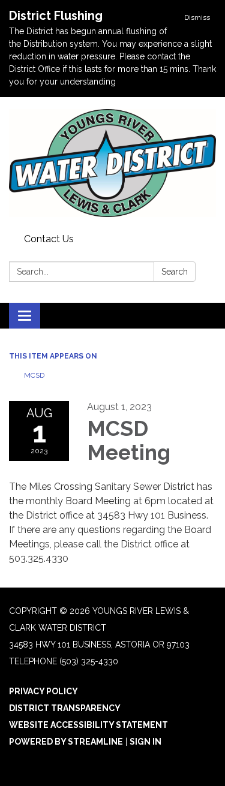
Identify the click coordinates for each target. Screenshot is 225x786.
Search (174, 271)
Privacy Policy (43, 691)
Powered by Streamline (66, 741)
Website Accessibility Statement (88, 725)
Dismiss (197, 17)
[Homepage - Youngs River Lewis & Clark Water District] (112, 163)
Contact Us (49, 239)
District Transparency (65, 708)
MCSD (34, 375)
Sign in (145, 741)
